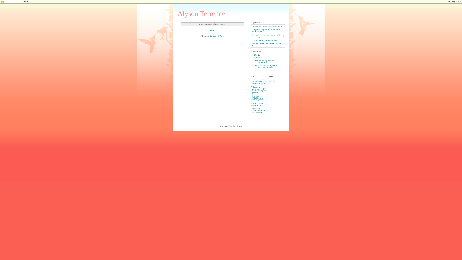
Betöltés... (272, 81)
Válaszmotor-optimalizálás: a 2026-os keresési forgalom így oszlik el (259, 90)
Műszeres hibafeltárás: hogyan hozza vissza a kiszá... (266, 66)
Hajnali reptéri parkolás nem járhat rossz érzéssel (258, 110)
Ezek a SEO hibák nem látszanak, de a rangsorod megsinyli (258, 81)
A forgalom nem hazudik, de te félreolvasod (266, 26)
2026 (256, 55)
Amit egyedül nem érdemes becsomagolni (264, 61)
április (258, 58)
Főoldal (212, 30)
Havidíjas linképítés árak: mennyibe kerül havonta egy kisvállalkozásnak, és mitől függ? (267, 36)
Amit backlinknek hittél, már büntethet (264, 40)
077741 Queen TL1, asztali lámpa (258, 104)
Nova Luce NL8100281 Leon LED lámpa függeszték (259, 98)
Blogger (240, 126)
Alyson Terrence (201, 14)
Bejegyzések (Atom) (217, 36)
